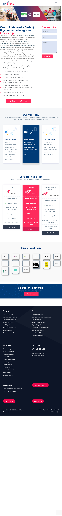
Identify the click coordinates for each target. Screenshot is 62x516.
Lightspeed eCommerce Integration (41, 317)
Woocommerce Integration (10, 317)
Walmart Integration (8, 351)
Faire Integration (7, 364)
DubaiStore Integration (9, 359)
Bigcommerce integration (10, 319)
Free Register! (31, 294)
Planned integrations (40, 385)
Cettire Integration (8, 375)
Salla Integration (7, 330)
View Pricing (38, 401)
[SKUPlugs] (8, 3)
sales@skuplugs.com (39, 353)
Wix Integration (7, 325)
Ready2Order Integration (38, 333)
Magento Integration (8, 322)
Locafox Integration (37, 335)
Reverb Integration (8, 367)
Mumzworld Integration (9, 370)
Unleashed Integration (38, 330)
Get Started (11, 227)
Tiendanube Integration (9, 333)
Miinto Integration (7, 372)
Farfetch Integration (8, 354)
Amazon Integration (8, 349)
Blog (44, 410)
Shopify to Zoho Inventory (10, 391)
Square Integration (37, 325)
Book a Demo (9, 401)
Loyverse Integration (37, 314)
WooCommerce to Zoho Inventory (12, 388)
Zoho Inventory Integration (39, 322)
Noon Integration (7, 362)
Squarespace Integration (9, 327)
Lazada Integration (8, 356)
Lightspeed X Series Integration (40, 327)
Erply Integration (36, 319)
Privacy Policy (54, 412)
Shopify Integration (8, 314)
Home (39, 410)
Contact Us (50, 410)
